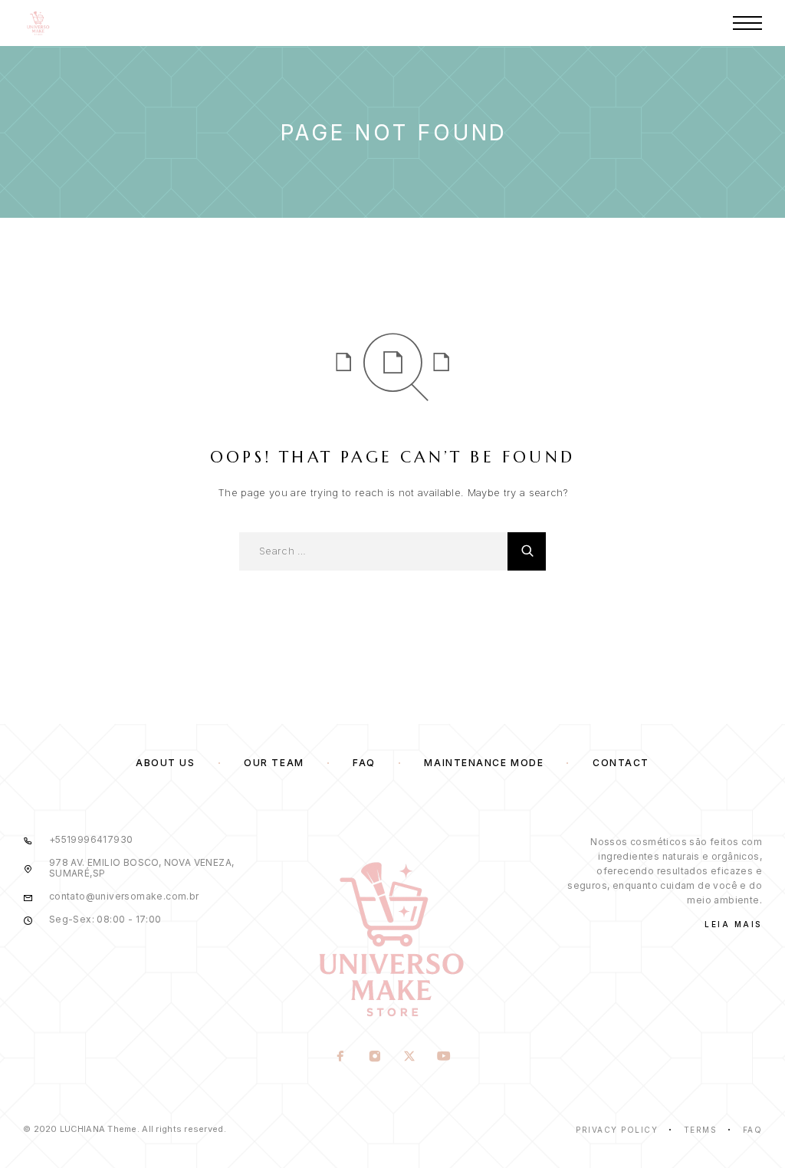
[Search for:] (373, 551)
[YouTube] (444, 1057)
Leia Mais (733, 924)
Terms (701, 1129)
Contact (621, 762)
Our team (274, 762)
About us (165, 762)
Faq (753, 1129)
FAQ (364, 762)
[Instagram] (375, 1057)
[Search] (526, 551)
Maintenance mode (484, 762)
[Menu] (747, 23)
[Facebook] (341, 1057)
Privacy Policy (617, 1129)
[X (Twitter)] (409, 1057)
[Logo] (38, 23)
